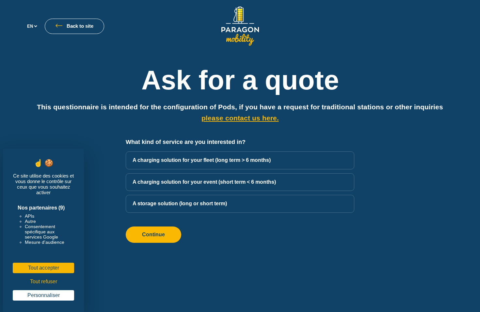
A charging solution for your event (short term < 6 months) (204, 182)
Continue (153, 234)
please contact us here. (240, 118)
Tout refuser (43, 281)
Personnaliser (43, 295)
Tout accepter (43, 268)
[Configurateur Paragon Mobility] (240, 26)
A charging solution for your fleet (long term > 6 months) (202, 160)
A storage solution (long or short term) (180, 203)
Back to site (80, 26)
